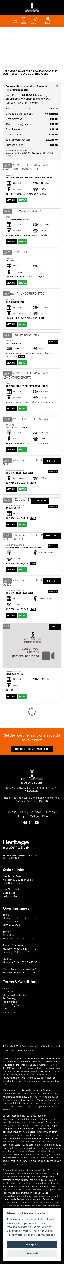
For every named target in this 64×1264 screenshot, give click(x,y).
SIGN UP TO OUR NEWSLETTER (32, 749)
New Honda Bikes (12, 883)
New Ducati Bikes (12, 876)
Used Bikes (9, 893)
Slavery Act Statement (15, 995)
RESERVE (22, 200)
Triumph (21, 816)
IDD (5, 1009)
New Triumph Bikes (13, 889)
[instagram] (31, 823)
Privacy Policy (10, 1002)
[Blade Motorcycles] (32, 7)
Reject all (32, 1253)
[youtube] (37, 823)
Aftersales (8, 992)
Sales (6, 988)
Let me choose (45, 1234)
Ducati (12, 812)
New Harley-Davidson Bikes (18, 880)
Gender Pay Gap (11, 1005)
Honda (50, 812)
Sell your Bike (39, 816)
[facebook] (26, 823)
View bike (11, 200)
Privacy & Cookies (27, 1051)
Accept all (32, 1244)
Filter (53, 33)
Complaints (9, 1012)
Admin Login (9, 1051)
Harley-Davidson (31, 812)
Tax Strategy (9, 998)
